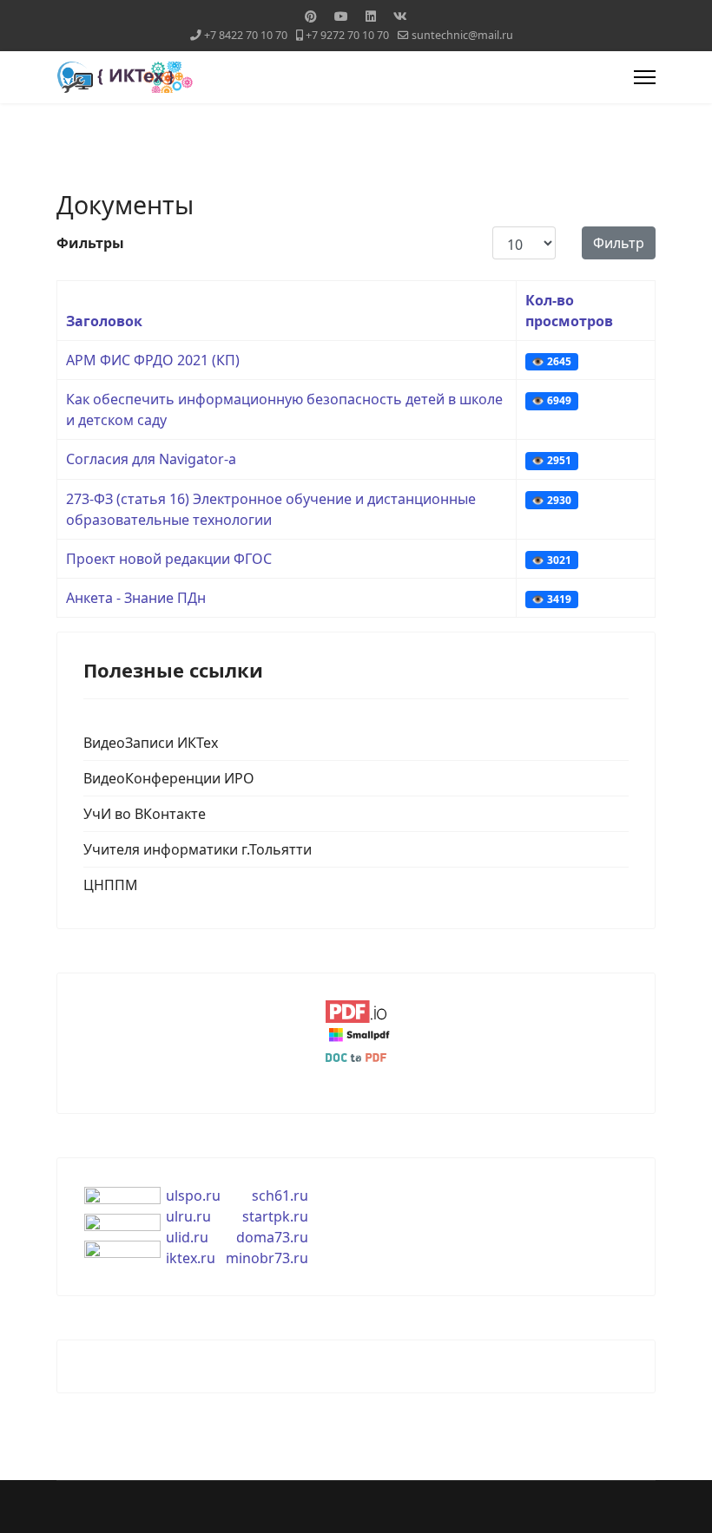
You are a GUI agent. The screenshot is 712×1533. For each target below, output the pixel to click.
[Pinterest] (311, 16)
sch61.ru (280, 1195)
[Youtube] (341, 16)
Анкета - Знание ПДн (136, 597)
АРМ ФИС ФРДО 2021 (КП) (153, 360)
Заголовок (104, 321)
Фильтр (618, 242)
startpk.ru (275, 1216)
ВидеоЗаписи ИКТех (150, 742)
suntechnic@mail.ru (462, 35)
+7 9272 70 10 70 (347, 35)
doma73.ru (272, 1237)
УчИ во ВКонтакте (144, 813)
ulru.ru (188, 1216)
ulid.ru (187, 1237)
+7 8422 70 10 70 (245, 35)
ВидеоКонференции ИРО (168, 778)
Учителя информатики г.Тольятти (197, 849)
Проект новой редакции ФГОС (169, 558)
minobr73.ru (267, 1258)
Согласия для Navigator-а (151, 458)
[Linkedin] (371, 16)
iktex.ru (190, 1258)
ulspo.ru (193, 1195)
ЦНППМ (110, 884)
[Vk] (400, 16)
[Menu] (645, 77)
